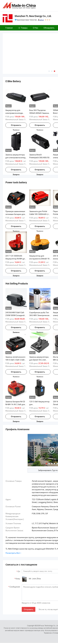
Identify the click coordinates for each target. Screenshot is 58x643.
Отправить (28, 609)
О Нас (35, 27)
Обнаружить (49, 27)
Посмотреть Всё (13, 553)
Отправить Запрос (16, 126)
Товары (24, 27)
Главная (9, 27)
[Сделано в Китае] (20, 5)
